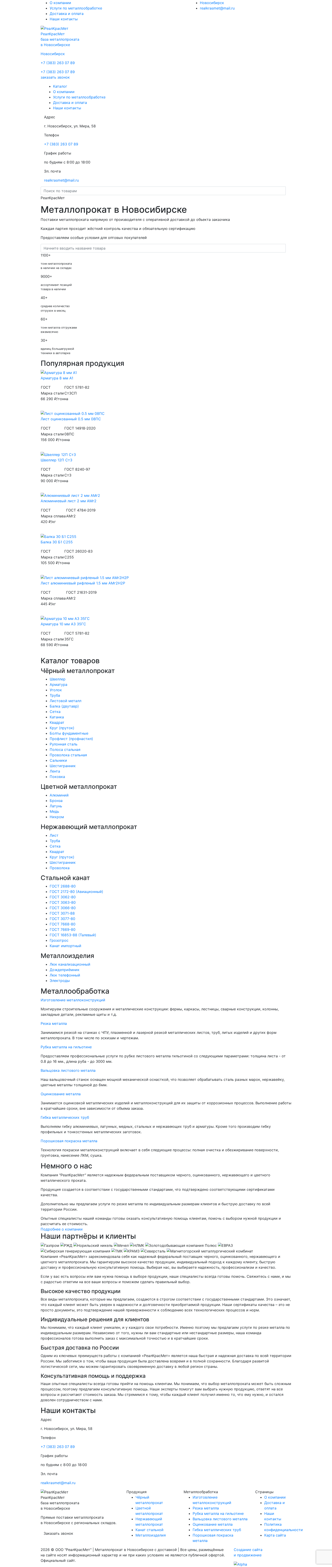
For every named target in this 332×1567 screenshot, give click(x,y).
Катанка (57, 717)
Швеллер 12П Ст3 (56, 460)
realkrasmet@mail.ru (217, 8)
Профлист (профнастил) (71, 738)
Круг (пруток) (62, 728)
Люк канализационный (70, 964)
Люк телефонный (65, 975)
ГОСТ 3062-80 (63, 897)
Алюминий (59, 795)
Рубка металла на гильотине (218, 1513)
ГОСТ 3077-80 (62, 918)
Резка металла (206, 1508)
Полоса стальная (65, 749)
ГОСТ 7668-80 (62, 924)
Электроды (60, 980)
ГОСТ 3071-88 (62, 913)
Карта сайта (275, 1535)
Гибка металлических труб (217, 1529)
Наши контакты (64, 19)
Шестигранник (63, 766)
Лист (54, 835)
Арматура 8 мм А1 (57, 378)
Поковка (57, 776)
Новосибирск (212, 2)
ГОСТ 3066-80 (63, 908)
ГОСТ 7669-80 (62, 929)
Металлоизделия (151, 1535)
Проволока (60, 868)
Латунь (56, 806)
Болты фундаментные (69, 733)
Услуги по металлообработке (76, 8)
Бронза (56, 800)
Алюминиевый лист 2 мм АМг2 (68, 501)
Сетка (55, 711)
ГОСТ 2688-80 (63, 886)
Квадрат (57, 722)
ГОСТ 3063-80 (63, 902)
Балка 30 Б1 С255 (57, 542)
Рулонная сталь (63, 744)
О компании (60, 2)
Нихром (57, 817)
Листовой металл (65, 700)
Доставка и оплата (67, 13)
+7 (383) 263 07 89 (58, 63)
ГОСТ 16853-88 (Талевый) (73, 935)
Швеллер (57, 679)
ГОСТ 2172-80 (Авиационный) (76, 891)
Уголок (56, 690)
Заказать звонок (58, 1533)
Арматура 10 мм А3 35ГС (63, 624)
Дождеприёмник (64, 969)
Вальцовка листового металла (220, 1519)
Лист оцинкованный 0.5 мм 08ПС (71, 419)
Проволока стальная (68, 755)
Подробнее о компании (62, 1229)
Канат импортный (65, 945)
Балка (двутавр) (64, 706)
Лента (55, 771)
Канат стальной (150, 1529)
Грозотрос (59, 940)
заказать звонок (55, 77)
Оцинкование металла (213, 1524)
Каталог (60, 86)
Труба (55, 695)
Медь (54, 811)
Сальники (58, 760)
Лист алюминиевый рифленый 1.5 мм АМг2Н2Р (83, 583)
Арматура (58, 684)
